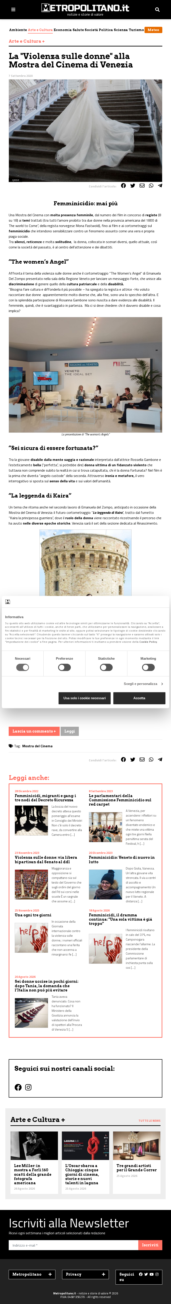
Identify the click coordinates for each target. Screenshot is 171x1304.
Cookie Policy (148, 642)
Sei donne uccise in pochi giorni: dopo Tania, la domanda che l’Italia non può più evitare (46, 985)
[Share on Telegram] (160, 185)
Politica (106, 30)
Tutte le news (149, 1120)
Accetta (139, 698)
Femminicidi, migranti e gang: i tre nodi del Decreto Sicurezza (45, 798)
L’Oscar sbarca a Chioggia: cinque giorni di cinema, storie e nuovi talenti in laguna (82, 1174)
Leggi (69, 731)
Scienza (121, 30)
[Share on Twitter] (132, 185)
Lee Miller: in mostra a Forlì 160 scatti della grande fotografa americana (32, 1174)
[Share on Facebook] (123, 185)
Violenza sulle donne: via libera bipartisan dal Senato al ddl (46, 859)
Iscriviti (150, 1245)
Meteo (153, 30)
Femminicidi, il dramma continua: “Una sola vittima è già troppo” (120, 919)
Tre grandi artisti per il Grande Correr (136, 1168)
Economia (63, 30)
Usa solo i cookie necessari (84, 698)
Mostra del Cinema (37, 746)
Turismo (136, 30)
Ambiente (18, 30)
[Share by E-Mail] (142, 185)
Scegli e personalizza (140, 684)
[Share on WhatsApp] (151, 185)
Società (91, 30)
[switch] (64, 667)
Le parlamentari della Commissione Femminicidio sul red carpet (120, 800)
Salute (78, 30)
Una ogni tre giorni (33, 915)
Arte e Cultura (40, 30)
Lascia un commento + (34, 731)
